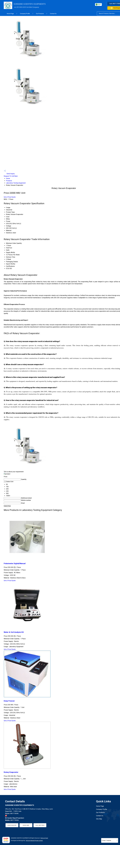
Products (9, 181)
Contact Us (53, 13)
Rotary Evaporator (11, 772)
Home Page (10, 13)
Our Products (40, 13)
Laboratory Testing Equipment (16, 183)
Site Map (99, 819)
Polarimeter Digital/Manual (15, 563)
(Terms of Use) (44, 838)
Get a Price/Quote (10, 197)
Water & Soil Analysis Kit (14, 632)
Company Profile (25, 13)
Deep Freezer (9, 701)
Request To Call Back (11, 176)
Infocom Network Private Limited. (34, 840)
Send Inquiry (10, 174)
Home (8, 178)
